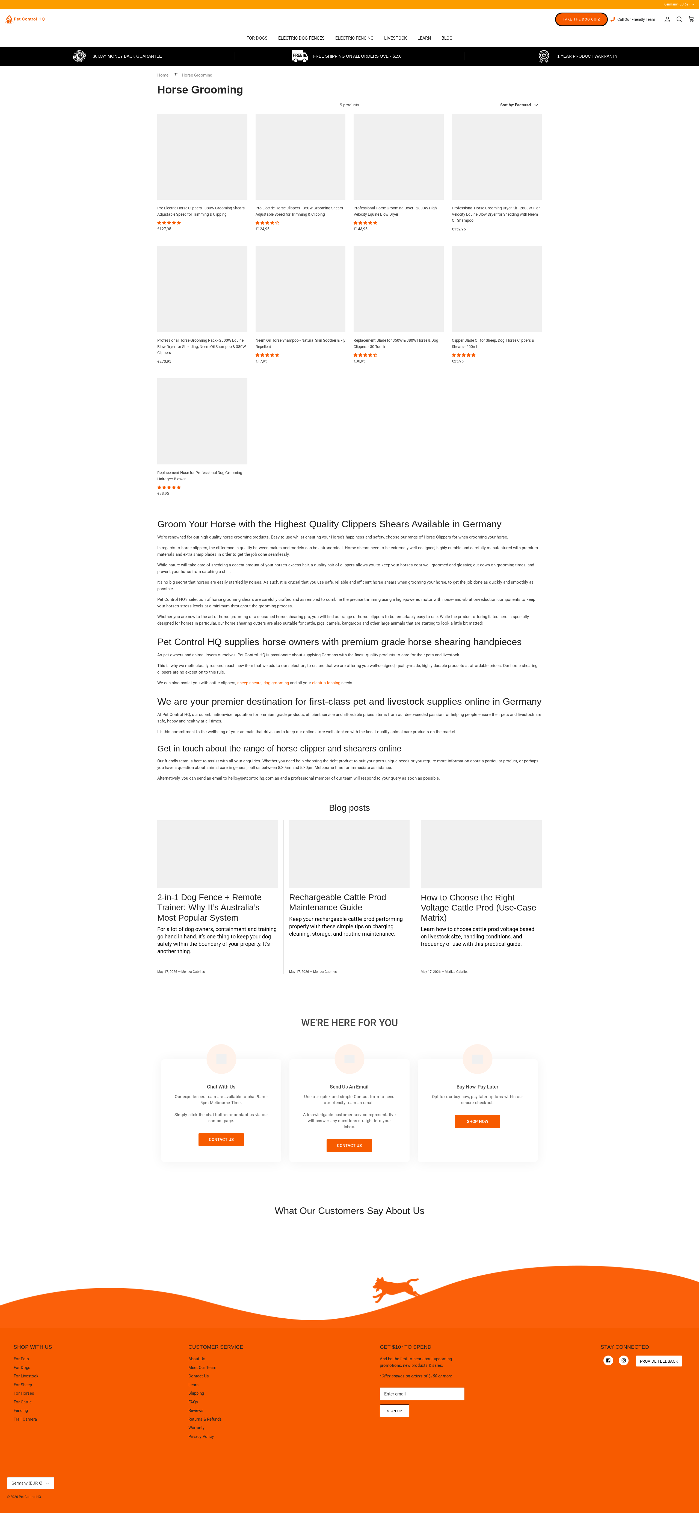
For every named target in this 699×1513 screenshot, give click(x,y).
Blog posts (349, 808)
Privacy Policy (201, 1436)
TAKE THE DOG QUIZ (581, 19)
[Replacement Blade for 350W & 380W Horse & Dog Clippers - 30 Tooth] (399, 289)
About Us (196, 1358)
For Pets (21, 1358)
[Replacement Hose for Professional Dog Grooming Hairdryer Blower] (202, 421)
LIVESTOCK (395, 38)
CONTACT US (221, 1139)
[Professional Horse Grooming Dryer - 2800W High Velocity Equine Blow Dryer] (399, 157)
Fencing (21, 1410)
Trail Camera (25, 1419)
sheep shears (249, 682)
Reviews (195, 1410)
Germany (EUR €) (679, 3)
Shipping (196, 1393)
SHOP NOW (477, 1121)
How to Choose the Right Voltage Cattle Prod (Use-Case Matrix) (478, 908)
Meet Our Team (202, 1367)
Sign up (394, 1411)
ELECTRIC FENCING (354, 38)
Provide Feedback (659, 1361)
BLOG (447, 38)
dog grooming (276, 682)
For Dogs (22, 1367)
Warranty (196, 1427)
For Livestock (26, 1376)
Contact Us (198, 1376)
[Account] (666, 19)
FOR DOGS (257, 38)
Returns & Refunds (205, 1419)
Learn (193, 1384)
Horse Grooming (197, 75)
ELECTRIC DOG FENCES (301, 38)
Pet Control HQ (30, 1497)
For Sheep (23, 1384)
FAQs (193, 1402)
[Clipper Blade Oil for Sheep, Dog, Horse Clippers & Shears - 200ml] (497, 289)
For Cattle (23, 1402)
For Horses (24, 1393)
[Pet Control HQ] (24, 19)
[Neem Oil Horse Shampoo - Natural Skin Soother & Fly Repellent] (301, 289)
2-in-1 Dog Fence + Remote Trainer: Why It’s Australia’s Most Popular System (209, 907)
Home (162, 75)
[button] (169, 223)
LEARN (424, 38)
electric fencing (326, 682)
